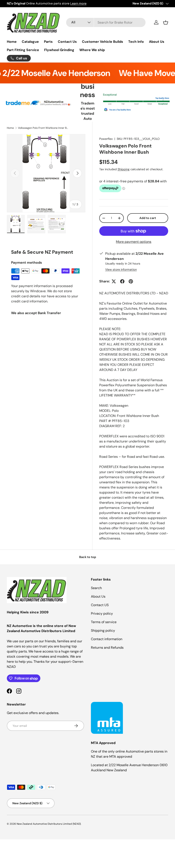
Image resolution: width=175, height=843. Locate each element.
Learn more (78, 3)
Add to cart (147, 218)
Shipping (124, 169)
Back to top (87, 557)
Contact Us (67, 41)
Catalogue (30, 41)
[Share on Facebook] (122, 281)
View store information (121, 269)
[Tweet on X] (113, 281)
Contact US (100, 605)
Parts (48, 41)
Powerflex (106, 139)
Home (12, 41)
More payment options (133, 241)
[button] (165, 22)
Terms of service (104, 622)
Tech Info (136, 41)
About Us (156, 41)
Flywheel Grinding (59, 50)
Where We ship (92, 50)
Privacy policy (102, 613)
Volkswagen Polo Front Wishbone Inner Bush (43, 128)
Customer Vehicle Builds (102, 41)
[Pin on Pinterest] (131, 281)
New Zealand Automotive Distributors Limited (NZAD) (49, 824)
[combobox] (106, 22)
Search (96, 588)
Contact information (106, 639)
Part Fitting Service (23, 50)
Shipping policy (103, 630)
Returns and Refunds (107, 647)
